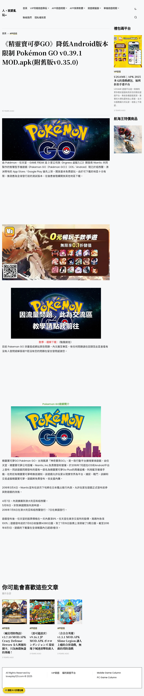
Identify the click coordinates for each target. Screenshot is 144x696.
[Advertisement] (56, 90)
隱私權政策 (40, 17)
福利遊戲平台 (69, 673)
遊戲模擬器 (93, 8)
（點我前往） (66, 342)
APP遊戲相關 (58, 8)
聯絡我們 (27, 17)
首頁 (25, 8)
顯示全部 (6, 593)
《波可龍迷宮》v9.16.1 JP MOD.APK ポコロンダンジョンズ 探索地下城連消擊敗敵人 (42, 640)
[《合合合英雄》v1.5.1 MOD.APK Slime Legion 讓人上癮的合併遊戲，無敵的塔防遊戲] (69, 611)
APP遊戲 (13, 33)
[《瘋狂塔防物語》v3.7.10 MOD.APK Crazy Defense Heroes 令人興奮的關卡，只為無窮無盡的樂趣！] (14, 611)
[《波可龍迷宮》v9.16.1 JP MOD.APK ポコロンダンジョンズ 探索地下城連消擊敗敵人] (42, 611)
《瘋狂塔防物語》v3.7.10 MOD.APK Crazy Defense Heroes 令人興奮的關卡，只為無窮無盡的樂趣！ (14, 642)
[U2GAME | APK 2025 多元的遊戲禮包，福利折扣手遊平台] (128, 51)
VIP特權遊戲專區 (38, 8)
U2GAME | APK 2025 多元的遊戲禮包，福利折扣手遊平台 (127, 80)
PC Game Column (107, 677)
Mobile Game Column (109, 672)
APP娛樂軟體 (76, 8)
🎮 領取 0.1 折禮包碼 (14, 690)
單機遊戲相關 (110, 8)
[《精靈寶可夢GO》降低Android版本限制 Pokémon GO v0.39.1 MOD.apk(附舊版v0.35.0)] (56, 139)
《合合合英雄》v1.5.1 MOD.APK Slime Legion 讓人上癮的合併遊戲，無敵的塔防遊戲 (69, 640)
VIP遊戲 (117, 71)
